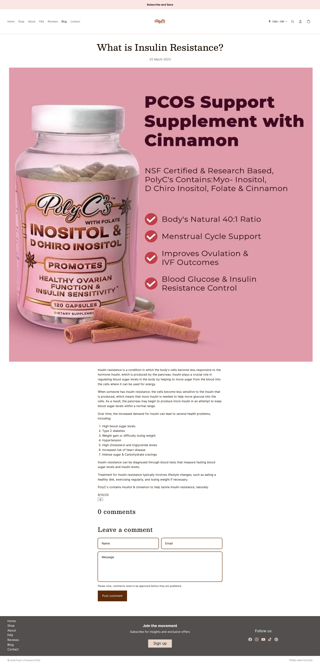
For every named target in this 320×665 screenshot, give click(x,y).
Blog (10, 644)
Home (11, 621)
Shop (11, 625)
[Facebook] (250, 639)
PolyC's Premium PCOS (28, 660)
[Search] (293, 21)
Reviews (13, 640)
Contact (13, 649)
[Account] (300, 21)
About (11, 630)
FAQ (10, 635)
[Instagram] (256, 639)
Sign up (160, 643)
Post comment (112, 596)
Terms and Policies (301, 660)
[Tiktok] (270, 639)
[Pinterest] (276, 639)
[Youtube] (263, 639)
